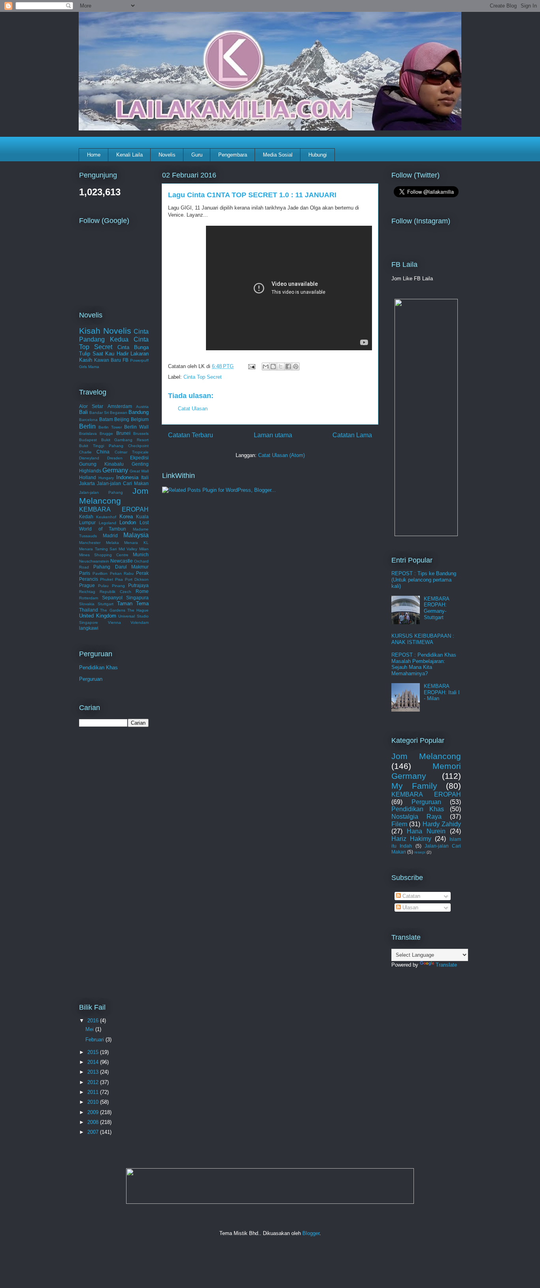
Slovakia (86, 604)
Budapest (88, 440)
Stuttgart (105, 604)
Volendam (139, 622)
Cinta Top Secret (202, 377)
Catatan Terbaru (190, 435)
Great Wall (139, 471)
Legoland (107, 523)
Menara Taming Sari (98, 549)
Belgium (140, 419)
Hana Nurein (426, 831)
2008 (93, 1122)
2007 (93, 1132)
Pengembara (232, 155)
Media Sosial (278, 155)
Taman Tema (133, 603)
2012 (93, 1082)
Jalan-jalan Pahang (101, 492)
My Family (414, 785)
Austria (142, 406)
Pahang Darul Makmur (121, 566)
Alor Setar (91, 406)
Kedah (86, 516)
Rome (142, 591)
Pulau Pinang (111, 586)
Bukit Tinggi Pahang (101, 446)
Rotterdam (88, 598)
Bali (83, 412)
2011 (93, 1092)
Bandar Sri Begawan (108, 412)
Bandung (138, 412)
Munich (141, 554)
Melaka (112, 542)
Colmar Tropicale (132, 452)
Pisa (119, 579)
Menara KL (136, 542)
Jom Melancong (114, 495)
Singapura (137, 597)
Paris (84, 573)
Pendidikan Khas (98, 667)
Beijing (121, 419)
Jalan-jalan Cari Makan (123, 483)
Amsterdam (120, 406)
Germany (115, 470)
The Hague (138, 610)
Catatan (410, 896)
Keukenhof (106, 517)
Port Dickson (137, 579)
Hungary (106, 478)
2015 (93, 1052)
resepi (419, 852)
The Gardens (112, 610)
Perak (142, 573)
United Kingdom (97, 616)
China (103, 451)
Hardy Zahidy (442, 824)
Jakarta (87, 483)
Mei (90, 1029)
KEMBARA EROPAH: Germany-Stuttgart (436, 608)
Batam (106, 419)
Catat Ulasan (193, 409)
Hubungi (317, 155)
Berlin (87, 426)
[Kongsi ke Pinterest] (296, 366)
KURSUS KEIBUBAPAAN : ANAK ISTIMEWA (422, 639)
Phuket (106, 579)
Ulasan (409, 907)
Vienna (114, 622)
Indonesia (127, 477)
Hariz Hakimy (411, 838)
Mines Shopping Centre (103, 555)
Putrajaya (138, 585)
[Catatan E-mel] (251, 366)
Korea (126, 516)
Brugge (106, 433)
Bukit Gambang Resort (125, 440)
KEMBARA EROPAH (114, 509)
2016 (93, 1021)
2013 (93, 1072)
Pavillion (100, 573)
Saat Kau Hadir (110, 354)
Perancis (88, 579)
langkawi (88, 628)
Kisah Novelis (105, 330)
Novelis (167, 155)
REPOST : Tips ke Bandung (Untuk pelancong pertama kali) (423, 579)
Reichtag (87, 591)
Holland (87, 477)
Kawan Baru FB (111, 360)
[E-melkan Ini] (266, 366)
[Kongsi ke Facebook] (288, 366)
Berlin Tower (110, 427)
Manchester (89, 542)
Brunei (123, 433)
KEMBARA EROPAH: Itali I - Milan (442, 692)
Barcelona (88, 419)
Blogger (310, 1233)
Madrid (110, 535)
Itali (145, 477)
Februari (95, 1039)
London (127, 522)
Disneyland (89, 458)
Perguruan (90, 679)
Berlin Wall (136, 426)
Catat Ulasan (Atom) (281, 455)
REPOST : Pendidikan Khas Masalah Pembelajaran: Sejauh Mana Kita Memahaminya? (423, 664)
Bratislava (88, 433)
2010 (93, 1102)
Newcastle (121, 560)
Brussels (141, 433)
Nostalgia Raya (416, 816)
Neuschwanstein (94, 561)
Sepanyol (112, 597)
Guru (196, 155)
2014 (93, 1062)
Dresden (115, 458)
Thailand (88, 609)
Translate (446, 965)
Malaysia (136, 535)
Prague (87, 585)
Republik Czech (115, 591)
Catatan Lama (352, 435)
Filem (399, 824)
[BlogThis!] (273, 366)
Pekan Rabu (122, 573)
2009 (93, 1112)
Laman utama (273, 435)
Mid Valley (128, 549)
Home (93, 155)
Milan (144, 549)
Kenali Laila (129, 155)
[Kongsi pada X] (281, 366)
